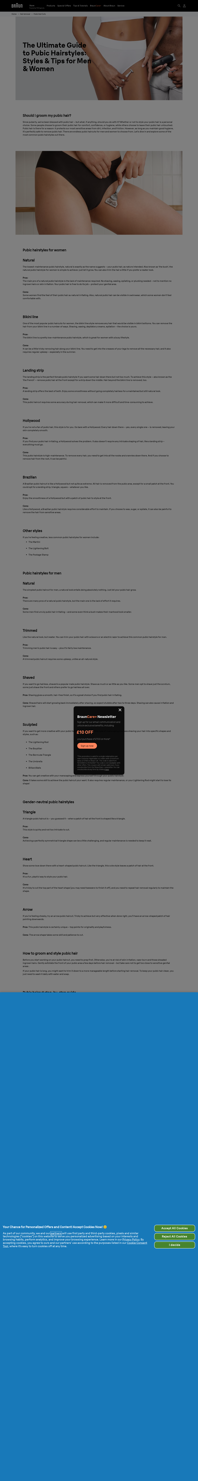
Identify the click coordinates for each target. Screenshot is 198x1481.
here (107, 769)
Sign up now (87, 745)
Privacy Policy (130, 1239)
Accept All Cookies (174, 1228)
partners (56, 1233)
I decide (174, 1245)
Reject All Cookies (174, 1236)
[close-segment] (120, 710)
